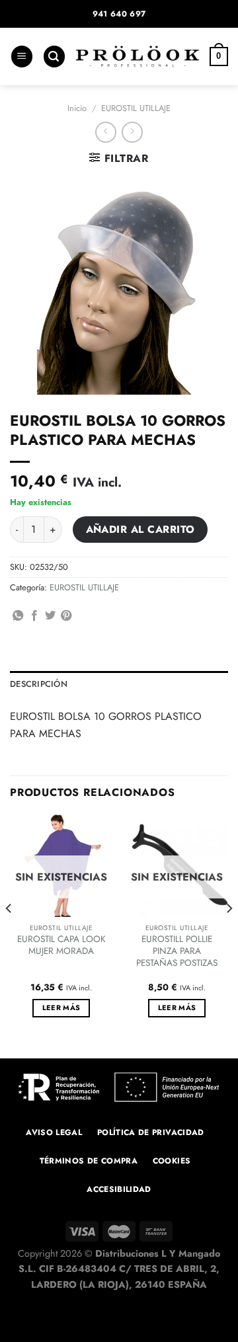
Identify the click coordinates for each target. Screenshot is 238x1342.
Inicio (77, 108)
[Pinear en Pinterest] (66, 616)
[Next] (228, 935)
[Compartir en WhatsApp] (18, 616)
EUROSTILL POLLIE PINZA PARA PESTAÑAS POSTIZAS (177, 950)
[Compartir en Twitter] (50, 616)
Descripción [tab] (38, 684)
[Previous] (9, 935)
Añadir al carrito (140, 529)
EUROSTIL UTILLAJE (136, 108)
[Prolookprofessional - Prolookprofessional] (137, 56)
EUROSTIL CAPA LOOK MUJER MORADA (61, 945)
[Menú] (21, 56)
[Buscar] (54, 56)
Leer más (61, 1007)
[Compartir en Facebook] (34, 616)
